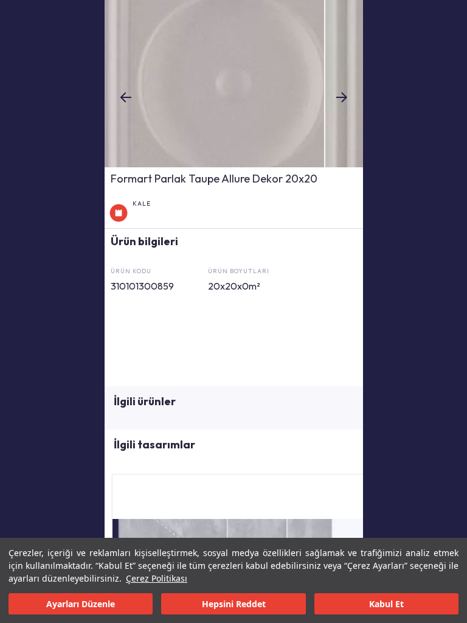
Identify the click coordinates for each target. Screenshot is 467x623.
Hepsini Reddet (234, 604)
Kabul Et (386, 604)
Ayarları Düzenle (80, 604)
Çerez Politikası (156, 578)
